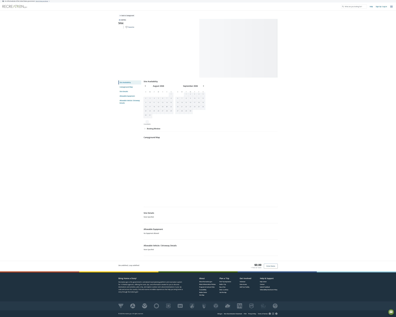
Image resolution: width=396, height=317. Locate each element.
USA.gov (219, 314)
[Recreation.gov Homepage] (14, 6)
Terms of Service (263, 314)
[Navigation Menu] (391, 7)
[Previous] (145, 86)
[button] (171, 95)
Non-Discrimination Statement (233, 314)
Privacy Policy (252, 314)
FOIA (245, 314)
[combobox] (354, 7)
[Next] (203, 86)
